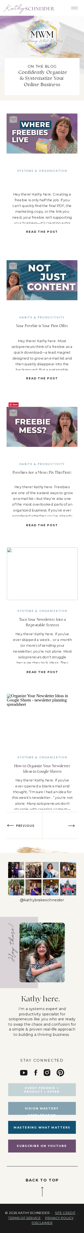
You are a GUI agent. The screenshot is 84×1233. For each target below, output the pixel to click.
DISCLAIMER (42, 1223)
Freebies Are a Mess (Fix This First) (42, 472)
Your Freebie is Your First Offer (42, 326)
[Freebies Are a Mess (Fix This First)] (42, 426)
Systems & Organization (42, 171)
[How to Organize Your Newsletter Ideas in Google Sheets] (42, 720)
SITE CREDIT (65, 1213)
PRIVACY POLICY (59, 1218)
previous (25, 825)
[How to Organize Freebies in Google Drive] (42, 133)
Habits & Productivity (42, 317)
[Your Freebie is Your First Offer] (42, 280)
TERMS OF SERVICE (24, 1218)
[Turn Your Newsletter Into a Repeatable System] (42, 573)
